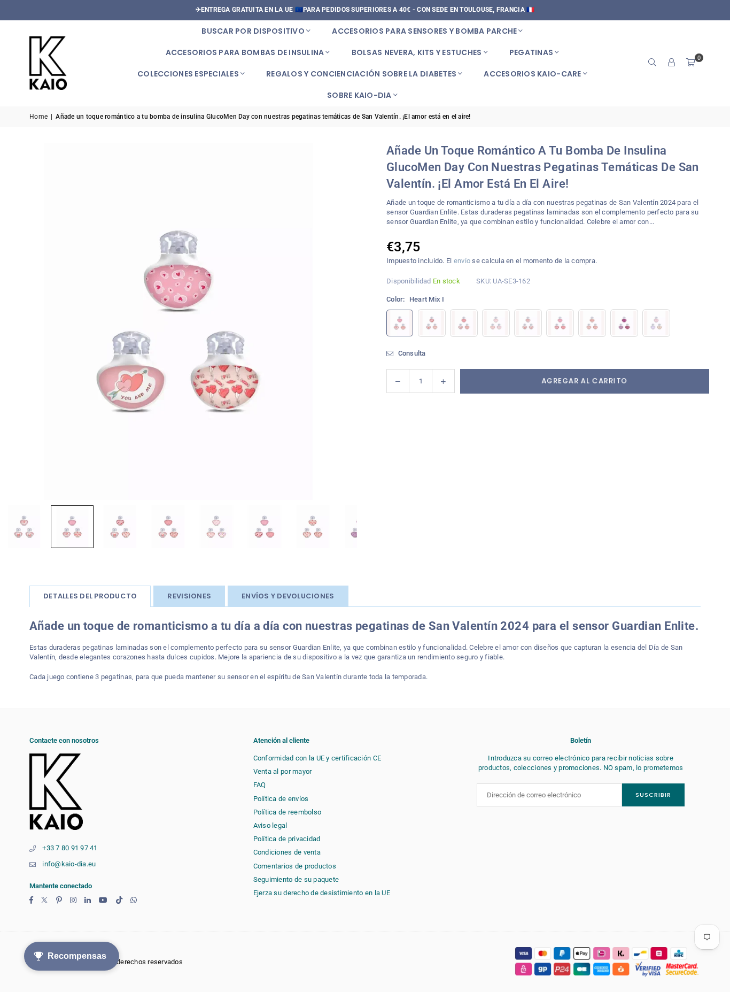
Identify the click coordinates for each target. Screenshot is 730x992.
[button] (691, 63)
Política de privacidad (287, 839)
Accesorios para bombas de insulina (245, 52)
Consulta (410, 353)
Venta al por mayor (282, 771)
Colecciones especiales (188, 73)
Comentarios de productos (294, 866)
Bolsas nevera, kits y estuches (417, 52)
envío (462, 261)
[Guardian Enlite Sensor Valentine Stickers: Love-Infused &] (72, 527)
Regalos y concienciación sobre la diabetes (361, 73)
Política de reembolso (287, 812)
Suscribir (653, 794)
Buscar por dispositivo (253, 31)
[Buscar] (652, 63)
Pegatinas (531, 52)
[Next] (335, 321)
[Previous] (21, 321)
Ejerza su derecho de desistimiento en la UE (321, 893)
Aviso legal (270, 825)
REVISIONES (189, 596)
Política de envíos (281, 799)
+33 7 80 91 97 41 (69, 848)
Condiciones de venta (287, 852)
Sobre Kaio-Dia (359, 95)
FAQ (259, 785)
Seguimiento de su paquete (296, 879)
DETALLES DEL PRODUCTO (90, 596)
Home (38, 116)
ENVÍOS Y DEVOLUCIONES (288, 596)
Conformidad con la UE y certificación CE (317, 758)
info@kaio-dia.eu (69, 864)
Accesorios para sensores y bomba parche (424, 31)
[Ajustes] (671, 63)
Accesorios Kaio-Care (532, 73)
